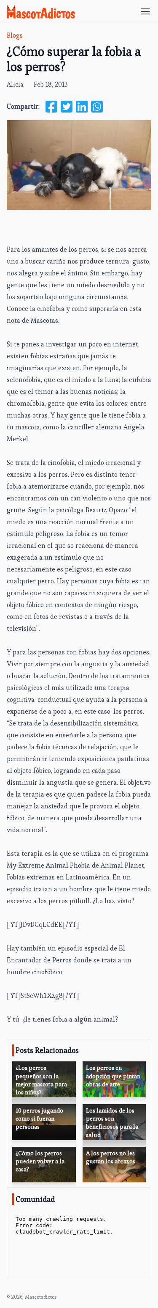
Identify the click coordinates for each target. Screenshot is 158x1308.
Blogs (15, 35)
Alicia (15, 84)
